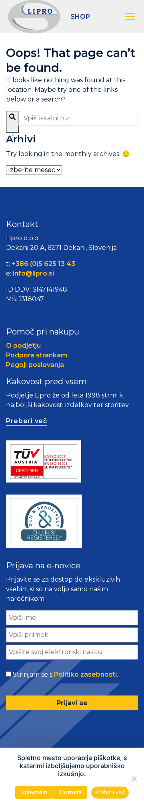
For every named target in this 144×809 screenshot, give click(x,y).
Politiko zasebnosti (85, 674)
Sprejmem (34, 792)
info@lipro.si (33, 273)
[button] (130, 16)
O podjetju (23, 345)
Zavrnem (70, 792)
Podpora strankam (36, 355)
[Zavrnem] (134, 779)
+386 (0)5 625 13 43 (43, 264)
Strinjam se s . (65, 674)
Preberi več (110, 792)
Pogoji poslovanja (35, 365)
